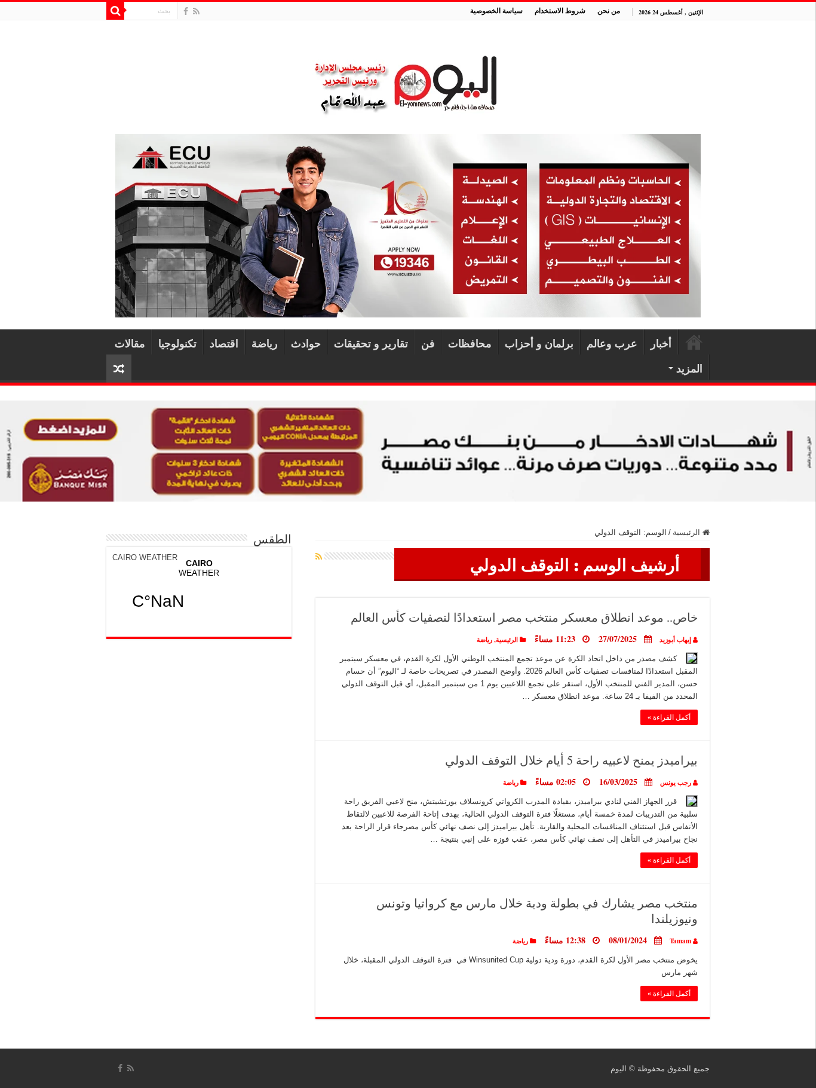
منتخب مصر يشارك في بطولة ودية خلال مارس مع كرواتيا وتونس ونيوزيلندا (537, 911)
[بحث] (115, 11)
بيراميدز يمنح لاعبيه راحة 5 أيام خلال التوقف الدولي (571, 760)
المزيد (689, 368)
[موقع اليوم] (408, 79)
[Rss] (196, 11)
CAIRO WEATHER (144, 557)
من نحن (608, 10)
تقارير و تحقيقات (371, 343)
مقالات (130, 343)
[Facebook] (185, 11)
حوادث (306, 343)
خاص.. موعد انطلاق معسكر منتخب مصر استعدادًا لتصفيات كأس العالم (524, 617)
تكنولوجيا (177, 343)
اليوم (619, 1068)
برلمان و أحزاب (539, 343)
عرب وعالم (612, 343)
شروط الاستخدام (560, 10)
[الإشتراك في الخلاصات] (318, 556)
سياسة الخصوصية (496, 10)
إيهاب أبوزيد (675, 639)
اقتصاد (224, 343)
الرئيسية (694, 341)
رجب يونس (675, 782)
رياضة (264, 343)
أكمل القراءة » (669, 717)
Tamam (680, 941)
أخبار (661, 343)
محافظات (470, 343)
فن (428, 343)
